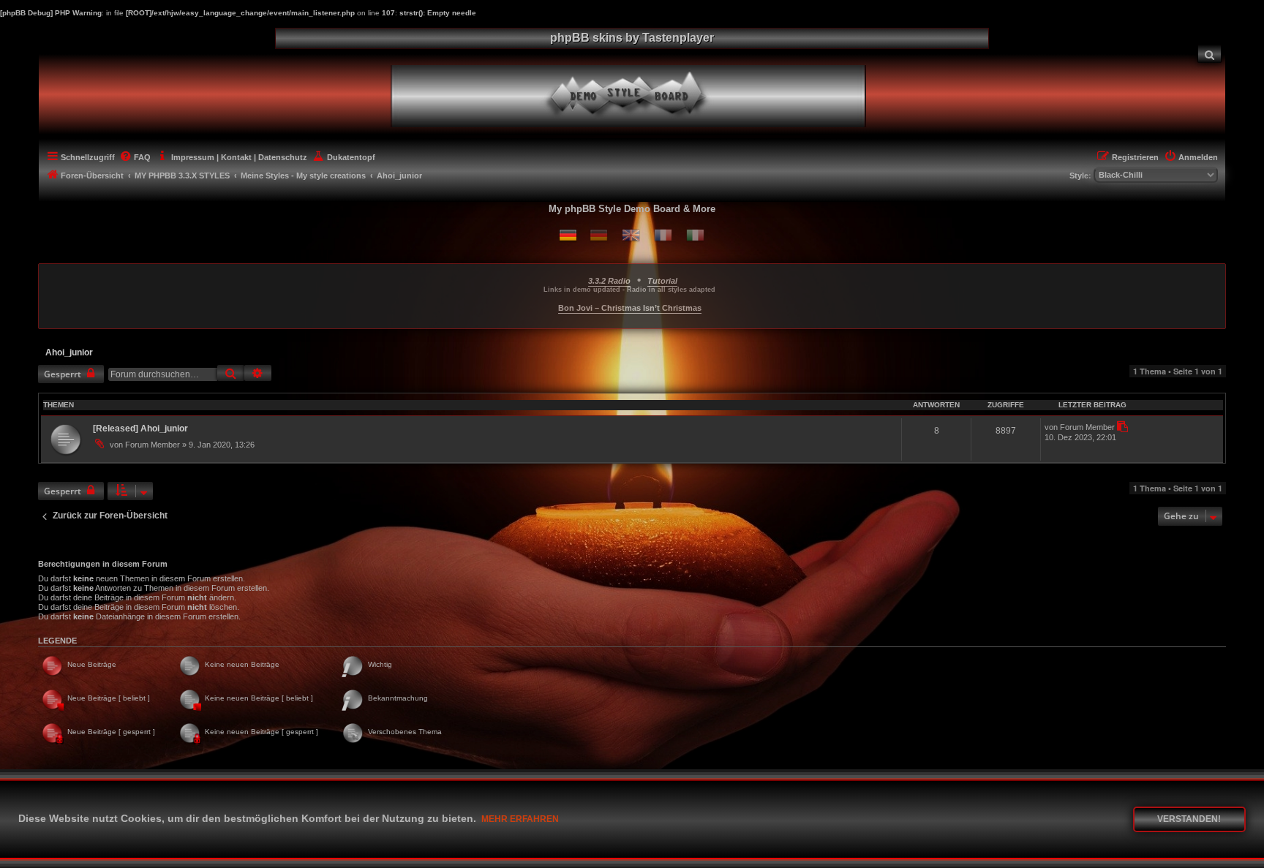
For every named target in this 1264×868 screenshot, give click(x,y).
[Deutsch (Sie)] (598, 235)
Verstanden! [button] (1189, 819)
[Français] (663, 235)
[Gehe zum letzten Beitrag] (1121, 426)
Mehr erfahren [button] (520, 819)
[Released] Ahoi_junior (140, 428)
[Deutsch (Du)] (568, 235)
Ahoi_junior (69, 352)
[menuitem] (1209, 54)
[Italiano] (695, 235)
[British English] (631, 235)
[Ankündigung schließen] (1216, 272)
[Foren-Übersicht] (640, 94)
